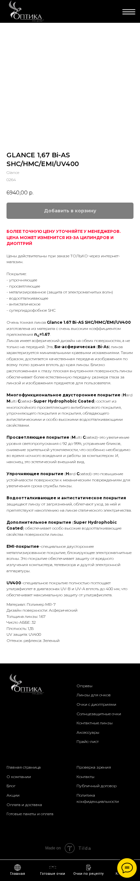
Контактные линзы (95, 722)
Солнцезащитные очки (99, 713)
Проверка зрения (94, 767)
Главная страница (24, 767)
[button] (88, 870)
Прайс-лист (88, 741)
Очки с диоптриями (96, 704)
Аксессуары (88, 732)
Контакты (85, 776)
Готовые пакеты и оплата (30, 813)
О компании (19, 776)
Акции (13, 795)
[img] (25, 11)
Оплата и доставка (24, 804)
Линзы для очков (94, 694)
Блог (11, 785)
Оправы (84, 685)
